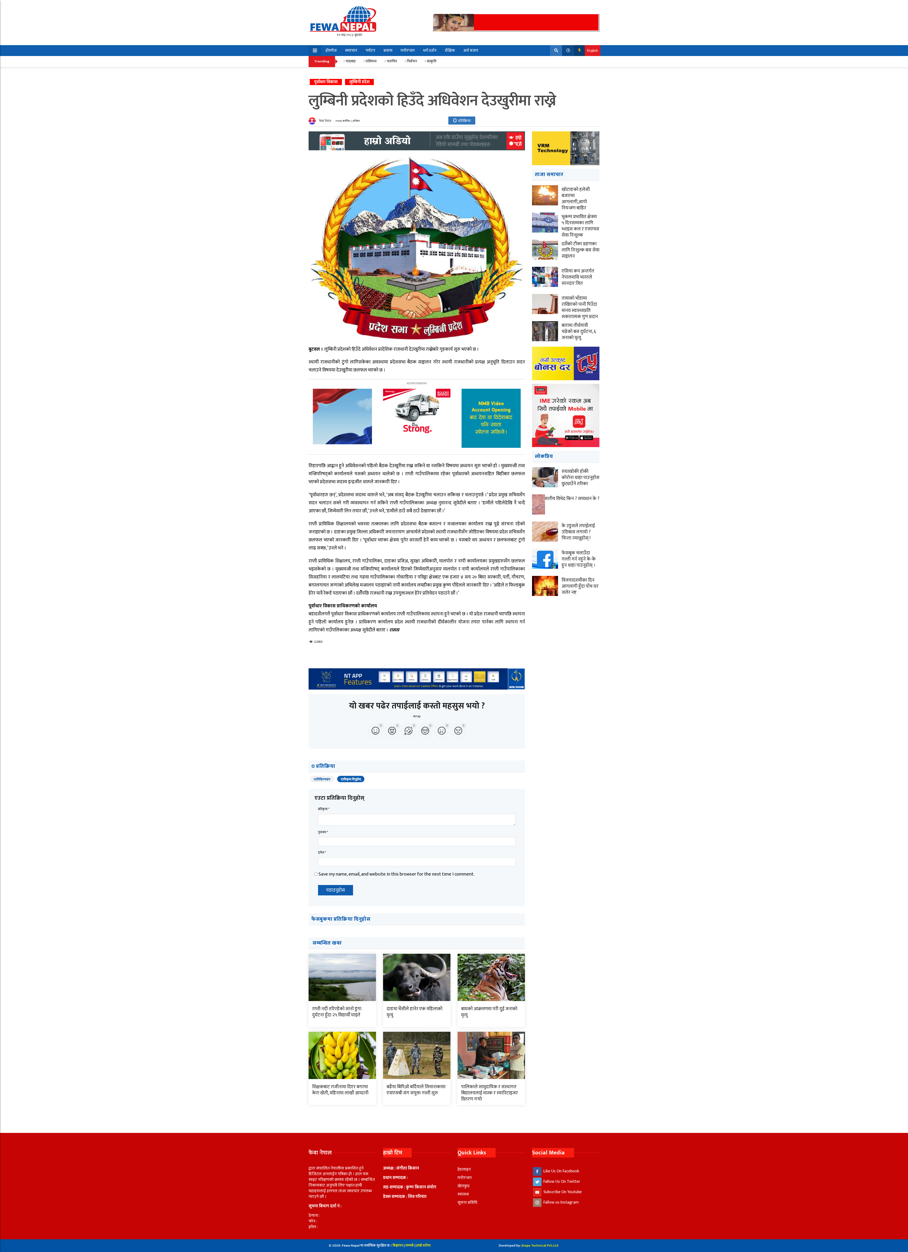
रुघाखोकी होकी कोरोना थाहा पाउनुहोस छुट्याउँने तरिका (580, 477)
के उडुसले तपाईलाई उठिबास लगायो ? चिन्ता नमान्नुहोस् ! (578, 532)
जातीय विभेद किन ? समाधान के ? (571, 499)
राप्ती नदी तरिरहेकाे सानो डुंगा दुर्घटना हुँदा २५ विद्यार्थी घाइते (336, 1012)
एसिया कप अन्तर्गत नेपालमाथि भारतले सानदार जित (578, 277)
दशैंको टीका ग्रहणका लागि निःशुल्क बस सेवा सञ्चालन (580, 250)
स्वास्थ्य (463, 1194)
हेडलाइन (464, 1169)
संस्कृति (432, 61)
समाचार (351, 50)
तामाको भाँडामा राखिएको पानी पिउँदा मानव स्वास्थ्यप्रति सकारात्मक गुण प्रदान (580, 307)
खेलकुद (464, 1186)
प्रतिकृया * (323, 809)
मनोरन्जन (408, 50)
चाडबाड (351, 61)
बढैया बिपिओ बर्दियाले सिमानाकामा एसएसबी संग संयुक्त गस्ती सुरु (416, 1090)
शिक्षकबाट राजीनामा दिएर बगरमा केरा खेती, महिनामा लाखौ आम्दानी (340, 1090)
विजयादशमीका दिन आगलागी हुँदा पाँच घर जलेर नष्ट (580, 586)
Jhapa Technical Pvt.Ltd (540, 1245)
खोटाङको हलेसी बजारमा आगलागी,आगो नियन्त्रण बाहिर (576, 199)
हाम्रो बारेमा (423, 1245)
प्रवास (388, 50)
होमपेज (331, 50)
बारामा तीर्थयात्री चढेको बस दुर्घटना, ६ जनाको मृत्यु (579, 331)
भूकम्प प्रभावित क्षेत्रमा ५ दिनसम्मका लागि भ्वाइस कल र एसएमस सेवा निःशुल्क (580, 226)
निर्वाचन (412, 61)
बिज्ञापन (398, 1245)
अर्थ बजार (470, 50)
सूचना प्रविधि (467, 1202)
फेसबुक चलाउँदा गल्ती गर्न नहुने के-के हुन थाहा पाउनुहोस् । (579, 559)
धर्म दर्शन (430, 50)
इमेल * (322, 852)
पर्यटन (370, 50)
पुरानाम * (323, 832)
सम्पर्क (410, 1245)
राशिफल (371, 61)
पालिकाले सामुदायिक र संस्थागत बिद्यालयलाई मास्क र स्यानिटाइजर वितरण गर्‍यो (489, 1093)
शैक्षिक (450, 50)
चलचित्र (392, 61)
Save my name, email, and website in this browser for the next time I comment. (396, 874)
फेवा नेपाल (325, 121)
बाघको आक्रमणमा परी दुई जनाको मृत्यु (489, 1012)
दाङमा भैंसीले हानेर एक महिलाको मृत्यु (414, 1012)
